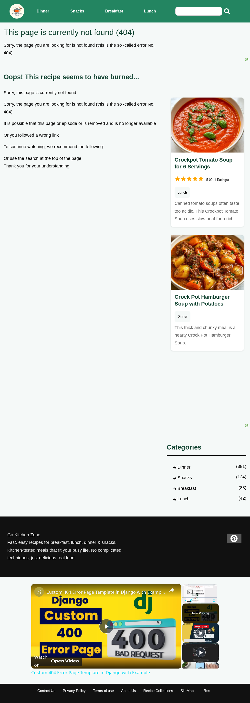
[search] (227, 11)
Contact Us (46, 691)
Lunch (150, 11)
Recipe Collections (158, 691)
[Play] (201, 633)
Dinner (43, 11)
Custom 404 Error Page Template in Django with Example (105, 592)
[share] (171, 590)
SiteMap (187, 691)
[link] (39, 592)
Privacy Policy (74, 691)
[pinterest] (234, 538)
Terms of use (103, 691)
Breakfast (114, 11)
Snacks (77, 11)
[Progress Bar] (199, 597)
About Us (128, 691)
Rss (207, 691)
